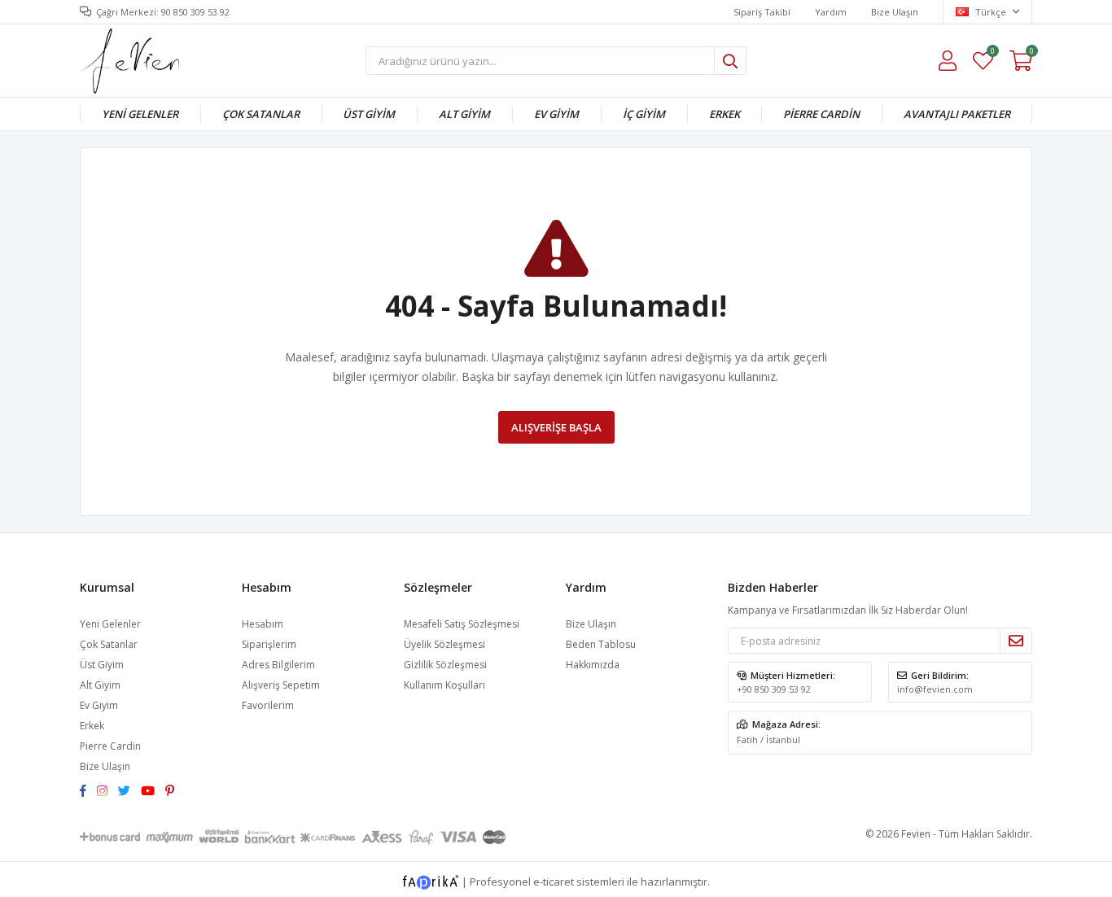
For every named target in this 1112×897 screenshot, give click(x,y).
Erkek (724, 114)
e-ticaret (553, 881)
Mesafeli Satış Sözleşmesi (461, 624)
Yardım (831, 12)
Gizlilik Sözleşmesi (445, 665)
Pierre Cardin (821, 114)
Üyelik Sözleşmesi (444, 644)
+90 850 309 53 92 (774, 689)
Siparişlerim (269, 644)
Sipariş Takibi (761, 12)
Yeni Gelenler (140, 114)
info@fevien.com (935, 689)
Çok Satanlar (261, 114)
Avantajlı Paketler (957, 114)
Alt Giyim (464, 114)
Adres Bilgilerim (278, 665)
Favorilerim (992, 53)
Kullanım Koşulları (444, 685)
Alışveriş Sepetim (281, 685)
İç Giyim (644, 114)
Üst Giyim (369, 114)
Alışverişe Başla (556, 427)
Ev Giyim (556, 114)
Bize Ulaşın (894, 12)
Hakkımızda (592, 665)
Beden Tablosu (601, 644)
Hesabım (262, 624)
